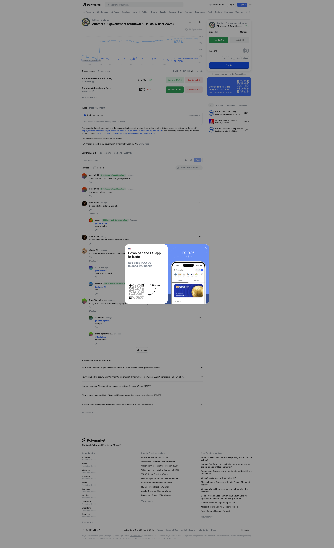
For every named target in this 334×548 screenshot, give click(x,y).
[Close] (206, 248)
